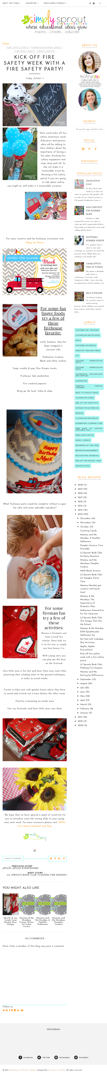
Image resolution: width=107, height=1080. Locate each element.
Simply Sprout (15, 1070)
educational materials (87, 455)
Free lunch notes (85, 435)
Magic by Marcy (35, 242)
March (84, 704)
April (83, 700)
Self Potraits (94, 293)
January (84, 713)
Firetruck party (25, 51)
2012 (80, 514)
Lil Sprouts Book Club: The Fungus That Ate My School (91, 621)
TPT (77, 356)
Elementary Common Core (89, 423)
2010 (81, 721)
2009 (81, 725)
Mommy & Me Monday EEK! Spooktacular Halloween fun (92, 631)
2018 (80, 493)
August (84, 684)
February (85, 709)
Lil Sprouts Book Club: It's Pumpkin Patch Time (91, 578)
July (82, 688)
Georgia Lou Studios (57, 1070)
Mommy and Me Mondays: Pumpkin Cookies (89, 563)
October (85, 527)
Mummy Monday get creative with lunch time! (90, 588)
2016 (80, 502)
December (85, 518)
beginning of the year (87, 445)
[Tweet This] (51, 858)
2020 (81, 485)
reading (80, 413)
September (86, 679)
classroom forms (85, 398)
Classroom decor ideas (88, 335)
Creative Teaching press (88, 350)
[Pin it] (64, 858)
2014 (80, 506)
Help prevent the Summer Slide (94, 210)
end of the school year (88, 461)
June (83, 692)
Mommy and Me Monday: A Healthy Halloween (90, 538)
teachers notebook (86, 345)
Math (78, 340)
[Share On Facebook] (55, 858)
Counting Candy (88, 531)
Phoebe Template (29, 1070)
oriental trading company (89, 386)
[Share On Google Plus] (59, 858)
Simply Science (83, 440)
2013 (80, 510)
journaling (81, 381)
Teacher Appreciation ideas (89, 368)
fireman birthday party (46, 47)
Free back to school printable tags (89, 429)
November (86, 523)
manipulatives (83, 466)
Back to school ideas (87, 393)
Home (6, 44)
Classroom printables (87, 418)
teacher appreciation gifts (89, 361)
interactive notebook (87, 408)
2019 (80, 489)
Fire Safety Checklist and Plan (35, 826)
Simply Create (46, 51)
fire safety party (18, 47)
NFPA (61, 822)
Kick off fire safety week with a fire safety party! (92, 657)
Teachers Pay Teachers (87, 330)
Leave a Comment (13, 858)
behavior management (87, 450)
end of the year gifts (87, 403)
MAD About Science (90, 571)
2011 (80, 717)
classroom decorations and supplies (89, 375)
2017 (80, 497)
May (83, 696)
